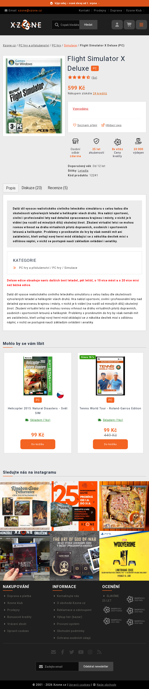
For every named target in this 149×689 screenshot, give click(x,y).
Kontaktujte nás (68, 596)
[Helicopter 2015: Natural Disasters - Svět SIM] (37, 375)
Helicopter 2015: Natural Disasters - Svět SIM (38, 411)
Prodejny (100, 10)
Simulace (70, 267)
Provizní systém (68, 623)
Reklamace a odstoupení (74, 610)
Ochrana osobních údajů (74, 637)
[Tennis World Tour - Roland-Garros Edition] (110, 375)
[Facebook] (63, 652)
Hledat (88, 24)
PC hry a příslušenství (34, 267)
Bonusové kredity (19, 617)
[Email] (53, 652)
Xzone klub (15, 603)
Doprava (116, 10)
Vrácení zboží (16, 623)
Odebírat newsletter (95, 666)
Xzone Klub (134, 10)
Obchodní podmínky (71, 630)
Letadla (83, 170)
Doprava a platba (19, 596)
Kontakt (84, 10)
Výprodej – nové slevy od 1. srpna (77, 3)
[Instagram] (90, 652)
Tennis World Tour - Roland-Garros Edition (110, 408)
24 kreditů (100, 93)
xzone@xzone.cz (25, 10)
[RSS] (99, 652)
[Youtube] (81, 652)
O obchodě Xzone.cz (71, 603)
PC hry (57, 267)
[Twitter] (72, 652)
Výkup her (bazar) (69, 617)
